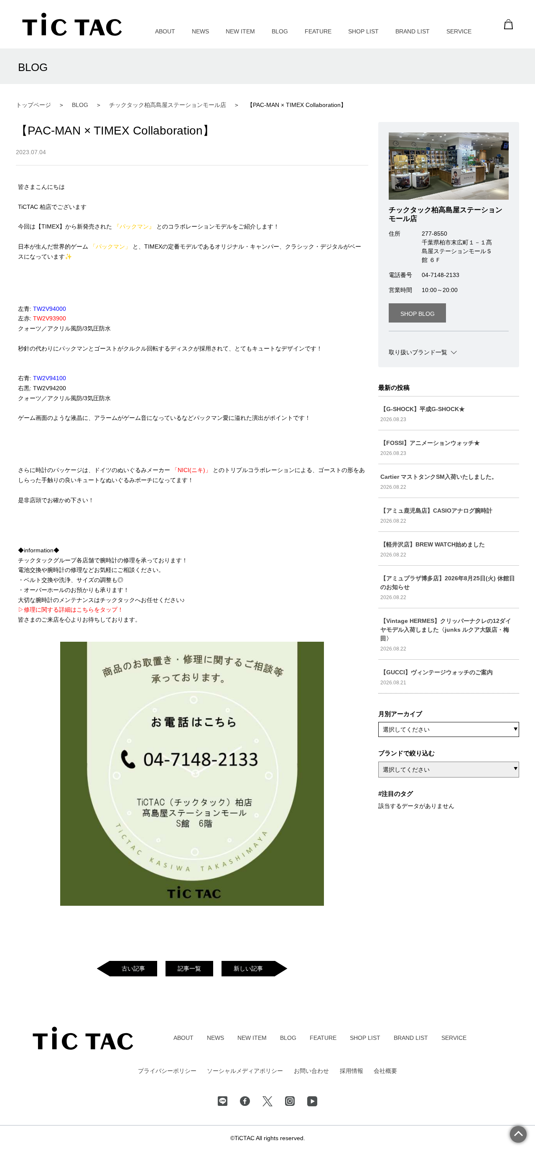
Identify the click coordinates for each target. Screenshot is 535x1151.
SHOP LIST (363, 31)
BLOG (280, 31)
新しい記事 (248, 968)
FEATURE (318, 31)
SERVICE (458, 31)
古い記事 (133, 968)
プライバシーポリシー (167, 1070)
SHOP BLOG (417, 313)
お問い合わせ (311, 1070)
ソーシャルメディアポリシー (245, 1070)
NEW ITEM (240, 31)
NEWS (200, 31)
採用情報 (351, 1070)
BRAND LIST (412, 31)
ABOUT (165, 31)
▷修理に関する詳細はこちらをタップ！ (70, 609)
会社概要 (385, 1070)
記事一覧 (189, 968)
